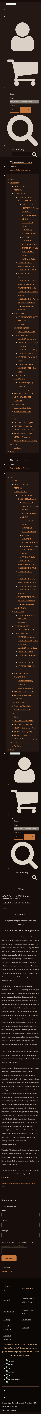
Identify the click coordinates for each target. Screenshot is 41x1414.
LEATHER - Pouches (25, 353)
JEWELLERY (19, 313)
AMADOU (18, 190)
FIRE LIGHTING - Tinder (27, 270)
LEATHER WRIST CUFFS (28, 317)
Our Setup (17, 448)
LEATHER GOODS (21, 335)
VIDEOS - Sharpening (22, 437)
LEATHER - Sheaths (25, 364)
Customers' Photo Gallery (23, 408)
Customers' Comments (18, 404)
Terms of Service (19, 1246)
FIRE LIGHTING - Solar (27, 288)
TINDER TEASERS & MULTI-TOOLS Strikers (30, 251)
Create (16, 1410)
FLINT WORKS (20, 310)
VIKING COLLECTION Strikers (27, 222)
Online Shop (14, 183)
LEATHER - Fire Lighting (27, 350)
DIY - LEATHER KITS (26, 332)
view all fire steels (28, 306)
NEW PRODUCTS (21, 186)
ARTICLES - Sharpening (23, 426)
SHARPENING (19, 379)
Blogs (16, 419)
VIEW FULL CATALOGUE (24, 393)
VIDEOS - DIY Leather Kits (24, 430)
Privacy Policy (5, 1246)
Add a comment (7, 1271)
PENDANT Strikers (29, 259)
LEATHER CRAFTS (21, 328)
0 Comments (5, 908)
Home (12, 179)
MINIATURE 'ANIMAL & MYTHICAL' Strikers (30, 240)
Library (12, 415)
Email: (4, 1220)
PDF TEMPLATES (21, 375)
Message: (5, 1231)
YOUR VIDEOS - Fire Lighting (25, 441)
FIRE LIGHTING (20, 194)
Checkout (25, 110)
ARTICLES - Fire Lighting (24, 422)
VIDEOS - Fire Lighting (23, 433)
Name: (4, 1210)
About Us (13, 444)
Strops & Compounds (26, 390)
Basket (14, 110)
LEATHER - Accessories (27, 339)
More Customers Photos (22, 412)
